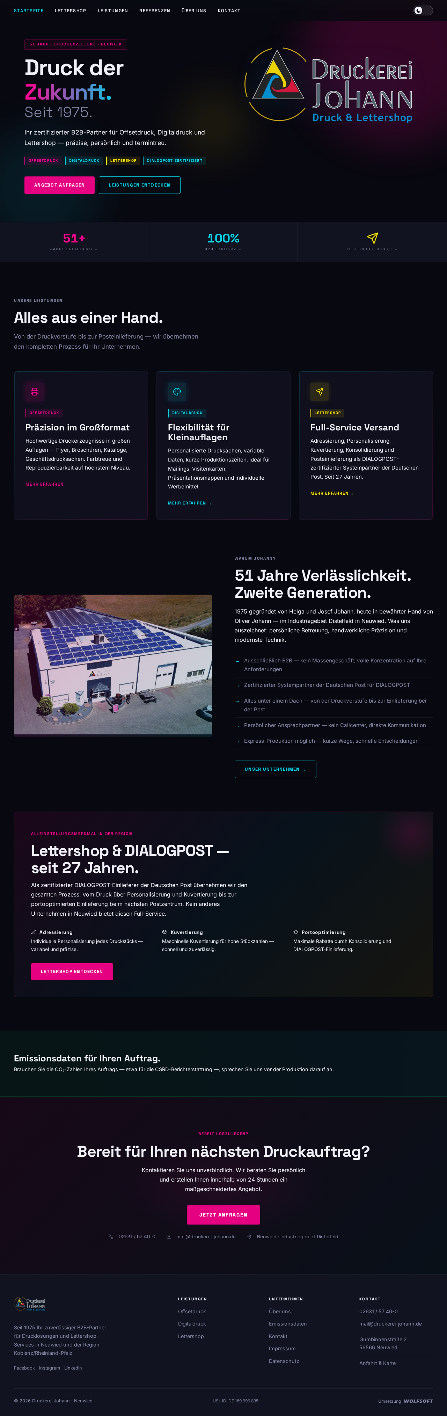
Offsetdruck (192, 1311)
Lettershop (71, 11)
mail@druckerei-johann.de (206, 1237)
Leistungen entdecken (139, 185)
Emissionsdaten (288, 1324)
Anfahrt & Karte (377, 1363)
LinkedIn (73, 1368)
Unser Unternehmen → (275, 769)
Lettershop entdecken (72, 971)
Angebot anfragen (59, 185)
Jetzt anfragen (223, 1215)
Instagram (49, 1368)
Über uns (194, 11)
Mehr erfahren (44, 484)
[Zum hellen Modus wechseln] (423, 10)
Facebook (24, 1368)
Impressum (282, 1348)
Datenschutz (284, 1361)
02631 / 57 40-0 (137, 1237)
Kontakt (229, 11)
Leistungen (113, 11)
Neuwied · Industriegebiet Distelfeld (297, 1237)
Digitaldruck (192, 1324)
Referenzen (154, 11)
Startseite (29, 11)
